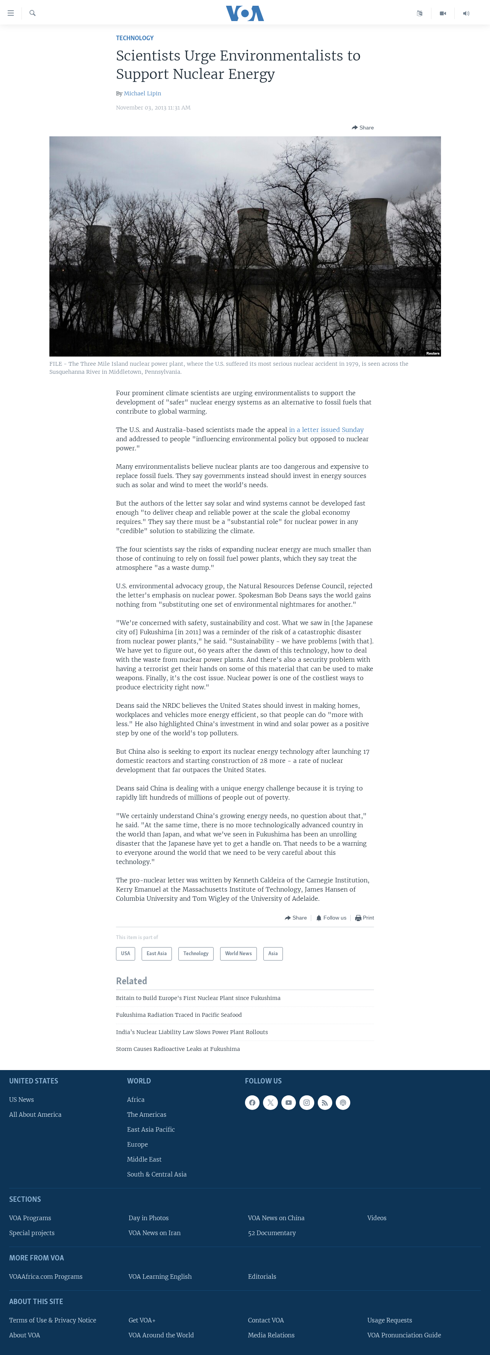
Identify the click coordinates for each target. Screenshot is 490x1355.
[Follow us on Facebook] (252, 1102)
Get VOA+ (142, 1320)
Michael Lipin (142, 93)
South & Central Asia (157, 1174)
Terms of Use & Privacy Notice (52, 1320)
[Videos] (443, 13)
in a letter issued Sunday (325, 430)
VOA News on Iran (155, 1233)
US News (21, 1099)
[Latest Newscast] (466, 13)
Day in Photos (149, 1218)
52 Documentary (272, 1233)
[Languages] (419, 13)
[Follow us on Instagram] (306, 1102)
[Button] (363, 127)
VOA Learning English (160, 1276)
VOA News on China (276, 1218)
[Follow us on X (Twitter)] (270, 1102)
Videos (377, 1218)
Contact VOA (266, 1320)
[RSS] (325, 1102)
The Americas (147, 1114)
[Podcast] (343, 1102)
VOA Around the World (161, 1335)
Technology (135, 38)
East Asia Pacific (151, 1129)
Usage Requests (390, 1320)
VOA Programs (30, 1218)
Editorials (262, 1276)
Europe (137, 1144)
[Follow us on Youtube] (288, 1102)
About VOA (24, 1335)
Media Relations (271, 1335)
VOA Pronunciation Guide (404, 1335)
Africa (136, 1099)
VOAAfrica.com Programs (46, 1276)
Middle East (144, 1159)
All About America (35, 1114)
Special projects (32, 1233)
